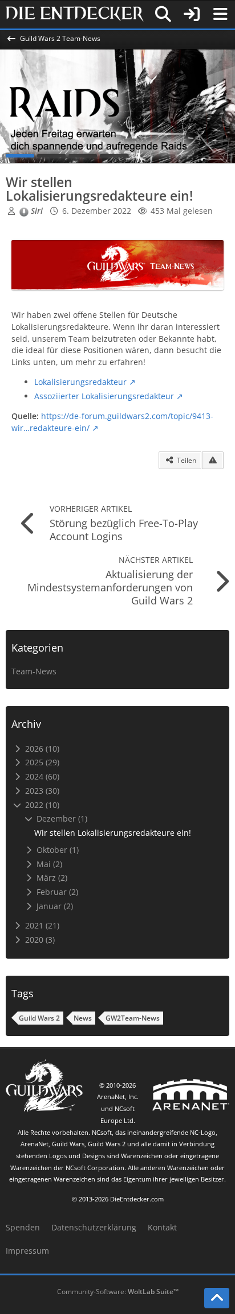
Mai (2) (48, 864)
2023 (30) (41, 790)
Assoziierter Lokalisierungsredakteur (104, 396)
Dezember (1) (60, 818)
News (83, 1018)
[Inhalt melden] (213, 460)
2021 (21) (41, 925)
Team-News (33, 671)
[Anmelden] (191, 14)
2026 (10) (41, 748)
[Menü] (220, 14)
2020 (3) (39, 939)
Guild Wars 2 (39, 1018)
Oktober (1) (56, 849)
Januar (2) (53, 906)
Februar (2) (56, 891)
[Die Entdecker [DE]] (74, 14)
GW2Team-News (133, 1018)
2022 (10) (41, 804)
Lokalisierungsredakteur (80, 381)
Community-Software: (118, 1291)
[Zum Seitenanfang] (216, 1298)
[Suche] (163, 14)
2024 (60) (41, 776)
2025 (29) (41, 762)
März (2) (50, 877)
